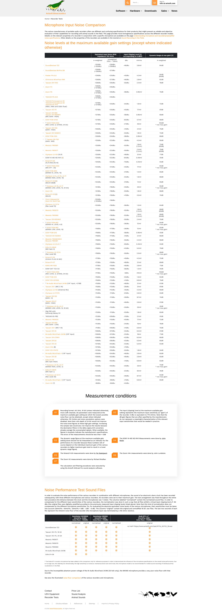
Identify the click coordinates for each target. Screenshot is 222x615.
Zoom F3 (48, 87)
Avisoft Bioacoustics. (56, 608)
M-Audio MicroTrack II (53, 353)
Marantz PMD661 (51, 145)
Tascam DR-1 (50, 286)
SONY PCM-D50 (51, 136)
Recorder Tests (52, 597)
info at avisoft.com (167, 3)
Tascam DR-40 (50, 344)
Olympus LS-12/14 (52, 204)
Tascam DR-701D (51, 83)
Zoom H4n (49, 347)
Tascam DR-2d (50, 340)
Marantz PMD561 (51, 241)
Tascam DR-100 (51, 296)
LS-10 (59, 176)
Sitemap (92, 603)
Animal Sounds (78, 597)
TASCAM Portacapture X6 (54, 101)
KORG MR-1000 (51, 265)
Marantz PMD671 (51, 150)
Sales (164, 11)
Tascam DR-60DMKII (53, 219)
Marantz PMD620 (51, 319)
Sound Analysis (79, 594)
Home (47, 19)
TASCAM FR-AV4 (51, 97)
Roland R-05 (50, 181)
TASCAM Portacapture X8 (54, 103)
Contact (48, 591)
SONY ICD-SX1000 (52, 280)
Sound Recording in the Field (133, 38)
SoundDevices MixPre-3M (55, 70)
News (174, 11)
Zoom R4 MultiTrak (52, 201)
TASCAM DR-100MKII (53, 236)
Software (120, 11)
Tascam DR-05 (50, 331)
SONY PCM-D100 (51, 120)
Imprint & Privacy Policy (110, 603)
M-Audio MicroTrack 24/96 (57, 283)
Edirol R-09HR (50, 247)
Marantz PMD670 (51, 210)
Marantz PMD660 (51, 215)
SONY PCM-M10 (51, 171)
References (78, 603)
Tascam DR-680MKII (53, 115)
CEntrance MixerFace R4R (55, 79)
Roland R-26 (50, 161)
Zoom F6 (48, 92)
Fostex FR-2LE (50, 75)
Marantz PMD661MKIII (53, 239)
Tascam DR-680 (51, 113)
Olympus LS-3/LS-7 (53, 244)
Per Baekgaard (101, 453)
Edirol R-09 (49, 360)
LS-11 (64, 176)
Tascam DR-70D (51, 128)
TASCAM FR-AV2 (51, 105)
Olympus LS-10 (52, 186)
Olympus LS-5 (50, 176)
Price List (76, 591)
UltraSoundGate (61, 603)
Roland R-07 (50, 262)
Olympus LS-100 (51, 154)
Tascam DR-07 (50, 301)
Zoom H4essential (52, 199)
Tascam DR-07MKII (52, 337)
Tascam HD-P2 (51, 110)
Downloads (151, 11)
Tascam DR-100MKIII (53, 133)
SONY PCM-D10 (51, 233)
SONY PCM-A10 (51, 277)
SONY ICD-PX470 (51, 350)
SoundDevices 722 (52, 65)
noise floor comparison (72, 578)
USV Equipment (52, 594)
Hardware (135, 11)
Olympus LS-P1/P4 (52, 293)
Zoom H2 (48, 383)
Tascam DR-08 (50, 356)
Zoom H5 (48, 191)
